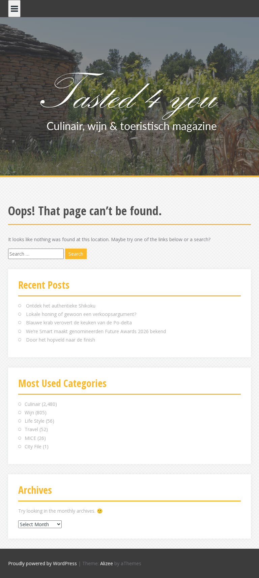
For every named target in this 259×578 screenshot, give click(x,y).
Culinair (32, 404)
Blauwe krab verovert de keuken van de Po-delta (79, 322)
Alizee (106, 563)
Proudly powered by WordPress (42, 563)
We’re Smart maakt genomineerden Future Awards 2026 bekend (96, 331)
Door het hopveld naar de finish (60, 339)
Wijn (29, 412)
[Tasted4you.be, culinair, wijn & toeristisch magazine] (130, 100)
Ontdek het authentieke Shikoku (60, 305)
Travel (31, 429)
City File (33, 446)
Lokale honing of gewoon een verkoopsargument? (81, 314)
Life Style (35, 421)
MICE (30, 438)
